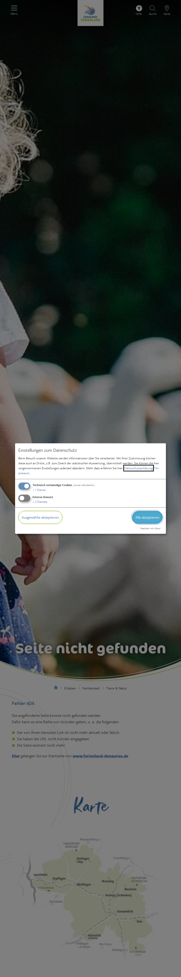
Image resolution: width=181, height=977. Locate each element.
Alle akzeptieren (147, 517)
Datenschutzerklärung (138, 468)
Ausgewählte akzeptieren (40, 517)
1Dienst (39, 489)
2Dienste (40, 501)
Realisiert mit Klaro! (150, 528)
